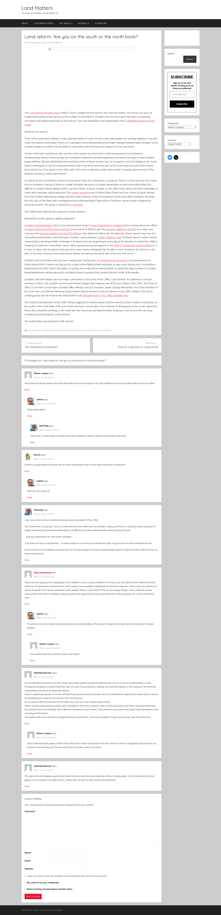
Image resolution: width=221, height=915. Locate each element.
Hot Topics (64, 23)
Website (29, 869)
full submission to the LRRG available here (105, 295)
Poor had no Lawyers (82, 330)
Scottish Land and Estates (39, 225)
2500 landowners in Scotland (107, 225)
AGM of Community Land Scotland (133, 245)
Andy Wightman (55, 42)
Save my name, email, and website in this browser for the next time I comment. (67, 876)
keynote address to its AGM (121, 229)
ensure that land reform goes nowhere (48, 229)
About (25, 23)
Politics (69, 330)
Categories (173, 123)
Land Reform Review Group (44, 112)
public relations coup (109, 237)
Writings (82, 23)
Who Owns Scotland (102, 330)
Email (28, 860)
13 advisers (77, 204)
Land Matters (37, 8)
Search (171, 53)
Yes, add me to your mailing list (42, 882)
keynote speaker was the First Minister (60, 233)
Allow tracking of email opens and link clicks (49, 889)
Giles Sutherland (42, 572)
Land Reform (34, 330)
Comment (30, 811)
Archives (172, 140)
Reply (27, 389)
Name (28, 852)
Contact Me (101, 23)
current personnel (81, 192)
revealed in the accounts (113, 260)
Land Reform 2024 (43, 23)
